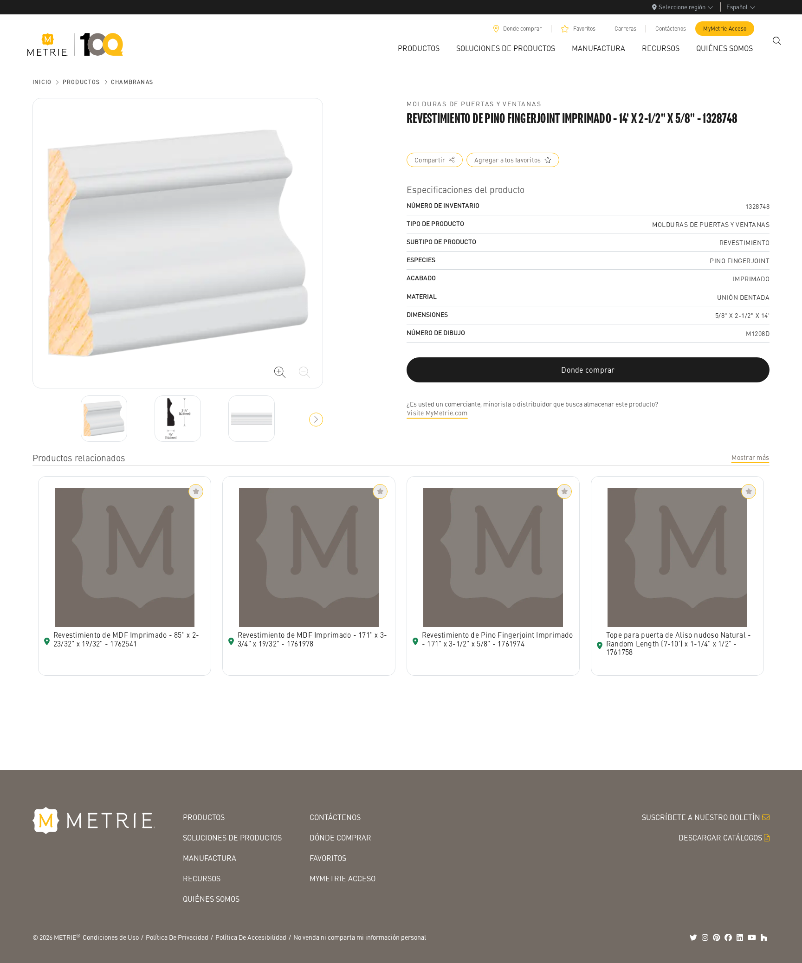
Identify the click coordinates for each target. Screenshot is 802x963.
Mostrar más (750, 457)
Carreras (625, 28)
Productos (81, 81)
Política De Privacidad (177, 937)
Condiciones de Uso (111, 937)
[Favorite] (195, 491)
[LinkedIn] (740, 937)
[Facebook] (728, 937)
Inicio (42, 81)
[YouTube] (752, 937)
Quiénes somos (211, 899)
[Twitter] (693, 937)
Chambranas (132, 81)
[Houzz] (764, 937)
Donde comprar (522, 28)
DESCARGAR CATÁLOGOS (720, 837)
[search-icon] (777, 41)
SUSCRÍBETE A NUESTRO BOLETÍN (701, 817)
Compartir (429, 159)
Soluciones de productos (232, 837)
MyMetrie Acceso (724, 28)
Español (737, 7)
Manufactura (209, 858)
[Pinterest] (716, 937)
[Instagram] (705, 937)
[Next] (104, 418)
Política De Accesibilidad (250, 937)
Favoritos (584, 28)
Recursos (201, 878)
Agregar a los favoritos (507, 159)
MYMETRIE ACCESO (342, 878)
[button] (316, 420)
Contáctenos (670, 28)
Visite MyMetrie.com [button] (437, 412)
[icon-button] (280, 372)
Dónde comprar (340, 837)
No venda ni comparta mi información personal (359, 937)
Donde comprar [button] (587, 370)
